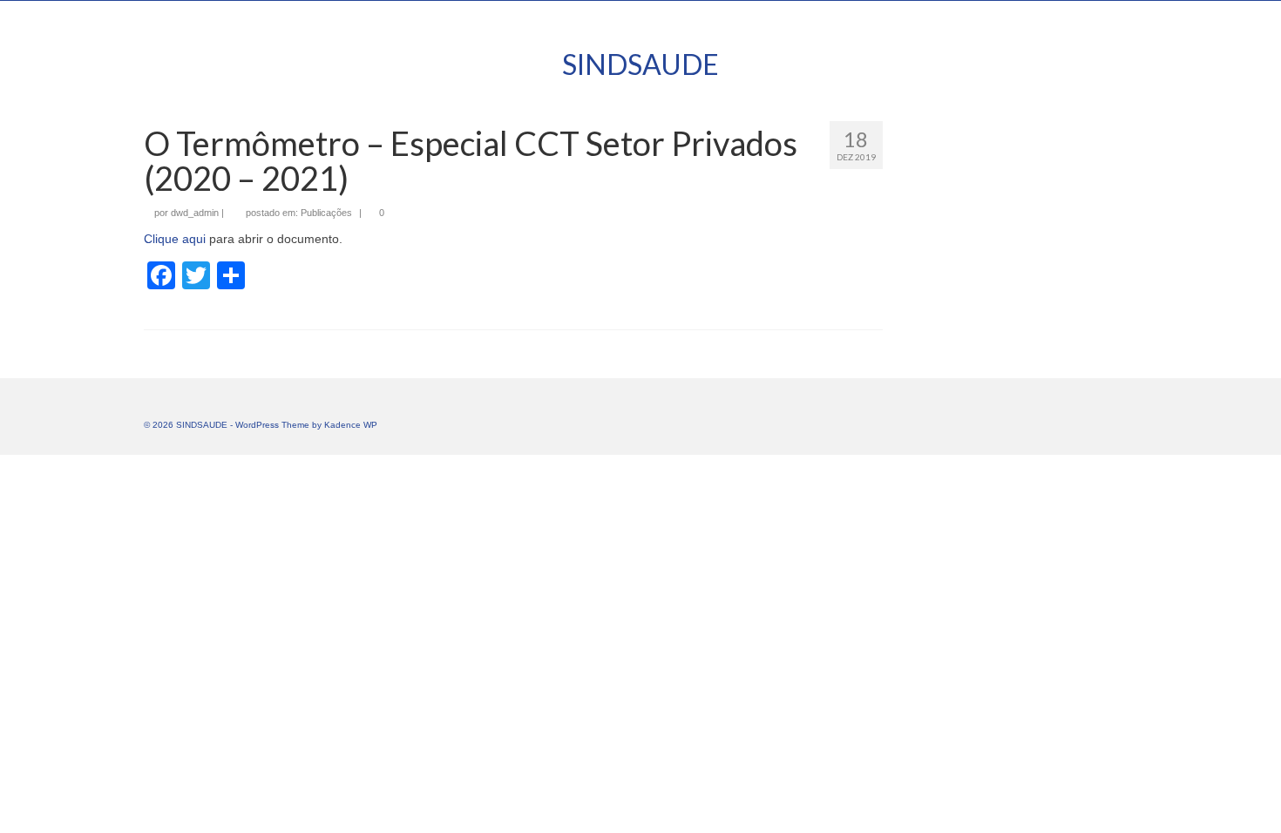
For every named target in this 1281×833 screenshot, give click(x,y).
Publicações (326, 212)
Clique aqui (175, 239)
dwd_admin (195, 212)
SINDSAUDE (640, 64)
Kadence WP (350, 425)
